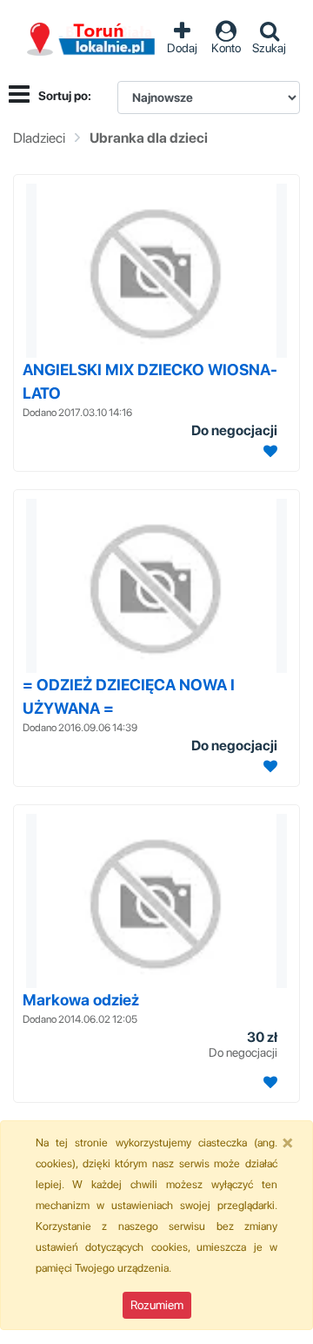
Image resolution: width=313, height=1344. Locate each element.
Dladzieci (39, 138)
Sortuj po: (64, 96)
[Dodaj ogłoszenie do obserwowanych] (268, 451)
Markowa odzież (81, 1000)
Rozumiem (156, 1305)
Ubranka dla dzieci (149, 138)
